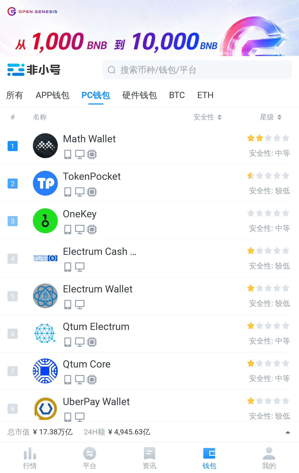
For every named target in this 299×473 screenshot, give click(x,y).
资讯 (149, 466)
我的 (269, 466)
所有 (14, 95)
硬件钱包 (139, 95)
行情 (30, 466)
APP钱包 (52, 95)
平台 (90, 466)
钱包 (209, 466)
